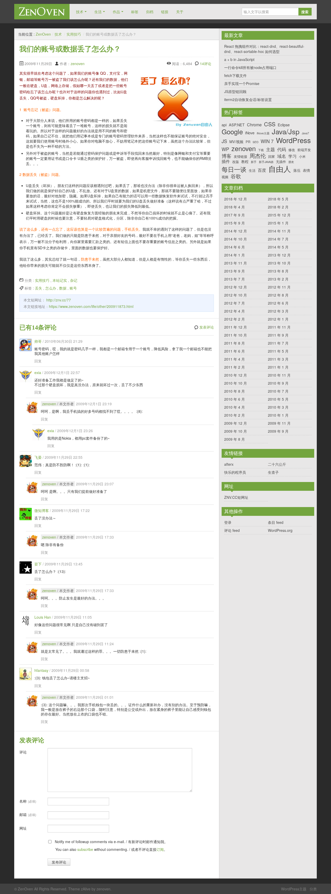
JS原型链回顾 (235, 91)
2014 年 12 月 (235, 231)
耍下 (38, 563)
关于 (179, 11)
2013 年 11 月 (235, 263)
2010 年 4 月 (234, 407)
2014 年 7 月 (278, 239)
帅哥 (38, 341)
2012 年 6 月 (278, 303)
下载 (261, 150)
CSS (269, 124)
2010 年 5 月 (278, 399)
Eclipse (284, 124)
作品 (116, 11)
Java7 (305, 133)
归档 (149, 11)
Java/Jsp (285, 131)
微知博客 (41, 510)
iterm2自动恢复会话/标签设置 (248, 99)
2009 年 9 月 (278, 431)
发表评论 (206, 327)
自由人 (279, 168)
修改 (291, 150)
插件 (226, 161)
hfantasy (41, 670)
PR (248, 142)
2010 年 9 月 (278, 383)
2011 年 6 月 (234, 351)
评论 (23, 752)
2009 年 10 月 (235, 431)
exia (37, 372)
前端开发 (304, 150)
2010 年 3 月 (278, 407)
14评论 (205, 63)
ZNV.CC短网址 (236, 497)
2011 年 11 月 (279, 327)
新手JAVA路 (266, 162)
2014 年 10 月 (235, 239)
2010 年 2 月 (234, 415)
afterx (229, 464)
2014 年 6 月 (234, 247)
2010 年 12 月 (235, 375)
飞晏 (38, 457)
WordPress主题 (293, 888)
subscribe (85, 849)
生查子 (273, 472)
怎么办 (50, 288)
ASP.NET (237, 124)
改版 (235, 162)
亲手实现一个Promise (241, 83)
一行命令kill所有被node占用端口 (250, 67)
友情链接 (240, 156)
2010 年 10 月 (235, 383)
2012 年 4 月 (234, 311)
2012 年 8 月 (278, 295)
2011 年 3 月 (278, 359)
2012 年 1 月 (278, 319)
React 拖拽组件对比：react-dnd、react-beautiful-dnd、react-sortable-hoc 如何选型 (264, 49)
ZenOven (42, 11)
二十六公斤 (277, 464)
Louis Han (42, 617)
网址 (23, 828)
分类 (313, 888)
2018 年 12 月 (235, 198)
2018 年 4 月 (234, 206)
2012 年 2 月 (234, 319)
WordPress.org (280, 530)
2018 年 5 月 (278, 198)
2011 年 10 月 (235, 335)
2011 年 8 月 (234, 343)
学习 (292, 156)
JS (224, 141)
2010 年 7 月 (278, 391)
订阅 (160, 849)
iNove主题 (263, 133)
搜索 (305, 11)
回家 (271, 156)
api (224, 124)
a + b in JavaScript (239, 59)
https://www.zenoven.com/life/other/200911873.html (91, 306)
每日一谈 (234, 169)
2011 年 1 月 (278, 367)
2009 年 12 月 (235, 423)
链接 (164, 11)
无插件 (281, 162)
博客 (226, 156)
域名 (281, 156)
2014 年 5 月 (278, 247)
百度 (262, 170)
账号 (73, 288)
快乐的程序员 (235, 472)
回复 (38, 360)
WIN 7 (267, 141)
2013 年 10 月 (279, 263)
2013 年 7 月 (234, 279)
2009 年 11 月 (279, 423)
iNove (249, 132)
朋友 (291, 162)
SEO (255, 142)
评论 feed (232, 530)
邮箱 (27, 814)
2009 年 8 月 (234, 439)
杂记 (73, 280)
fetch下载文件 (235, 75)
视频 (225, 177)
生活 (98, 11)
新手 (254, 162)
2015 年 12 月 (279, 214)
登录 (227, 522)
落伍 (296, 170)
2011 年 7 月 (278, 343)
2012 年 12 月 (235, 287)
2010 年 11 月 (279, 375)
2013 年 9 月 (234, 271)
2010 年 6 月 (234, 399)
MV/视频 (236, 141)
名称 (27, 801)
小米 (302, 156)
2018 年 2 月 (278, 206)
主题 (270, 149)
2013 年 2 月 (278, 279)
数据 (62, 288)
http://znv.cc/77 (58, 299)
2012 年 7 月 (234, 303)
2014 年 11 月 (279, 231)
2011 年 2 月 (234, 367)
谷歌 (236, 176)
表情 (306, 170)
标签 (134, 11)
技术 (79, 11)
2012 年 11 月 (279, 287)
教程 (245, 161)
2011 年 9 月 (278, 335)
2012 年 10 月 (235, 295)
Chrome (254, 124)
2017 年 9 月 (234, 214)
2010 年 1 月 (278, 415)
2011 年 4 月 (234, 359)
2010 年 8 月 (234, 391)
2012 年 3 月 (278, 311)
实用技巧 (73, 34)
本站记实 (59, 280)
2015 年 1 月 (278, 223)
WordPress (293, 140)
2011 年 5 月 (278, 351)
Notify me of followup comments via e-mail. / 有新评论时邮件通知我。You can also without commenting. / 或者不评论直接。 (111, 845)
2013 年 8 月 (278, 271)
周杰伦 (258, 155)
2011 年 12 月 (235, 327)
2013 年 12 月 (279, 255)
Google (232, 131)
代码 (281, 149)
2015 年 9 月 (234, 223)
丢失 (38, 288)
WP (225, 149)
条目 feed (275, 522)
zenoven (78, 63)
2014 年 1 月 (234, 255)
